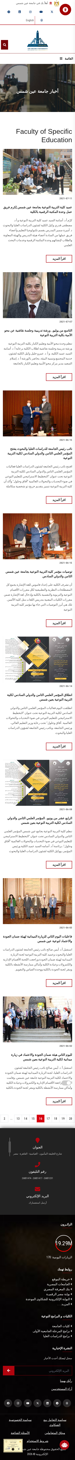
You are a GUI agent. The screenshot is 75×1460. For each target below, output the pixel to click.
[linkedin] (19, 12)
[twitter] (52, 12)
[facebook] (8, 1403)
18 (55, 1118)
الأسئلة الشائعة (20, 1433)
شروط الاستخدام (37, 1441)
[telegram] (9, 12)
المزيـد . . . (64, 1304)
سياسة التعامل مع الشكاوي (54, 1422)
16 (40, 1118)
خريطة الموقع (61, 1279)
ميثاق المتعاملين (55, 1433)
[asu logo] (38, 39)
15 (33, 1118)
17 (48, 1118)
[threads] (41, 20)
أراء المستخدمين (61, 1389)
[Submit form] (8, 1370)
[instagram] (30, 12)
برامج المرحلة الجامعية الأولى (52, 1331)
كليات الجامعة (61, 1326)
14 (25, 1118)
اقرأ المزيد (59, 258)
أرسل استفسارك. (37, 1202)
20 (70, 1118)
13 (18, 1118)
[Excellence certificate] (13, 1445)
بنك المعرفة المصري (57, 1289)
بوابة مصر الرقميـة (58, 1294)
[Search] (4, 45)
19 (63, 1118)
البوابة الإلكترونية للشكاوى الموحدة (48, 1299)
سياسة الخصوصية (20, 1420)
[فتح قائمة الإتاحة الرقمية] (65, 9)
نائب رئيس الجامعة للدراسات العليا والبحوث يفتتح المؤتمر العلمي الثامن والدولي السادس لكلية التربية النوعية (40, 453)
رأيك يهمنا (66, 1381)
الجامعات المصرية (59, 1284)
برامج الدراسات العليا (57, 1336)
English (30, 20)
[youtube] (41, 12)
